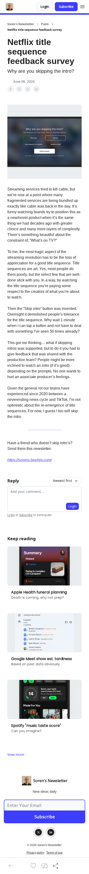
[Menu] (82, 5)
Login (44, 6)
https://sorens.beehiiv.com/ (29, 460)
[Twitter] (38, 832)
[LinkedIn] (51, 832)
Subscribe (66, 6)
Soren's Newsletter (20, 24)
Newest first (62, 480)
